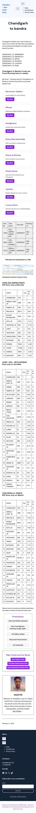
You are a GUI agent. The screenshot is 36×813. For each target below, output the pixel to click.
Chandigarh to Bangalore (12, 56)
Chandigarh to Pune (10, 65)
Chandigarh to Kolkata (12, 61)
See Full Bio (17, 711)
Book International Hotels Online (18, 667)
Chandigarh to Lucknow (12, 63)
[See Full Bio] (22, 711)
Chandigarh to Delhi (11, 59)
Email (4, 783)
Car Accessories (18, 645)
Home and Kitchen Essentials (18, 621)
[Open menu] (18, 8)
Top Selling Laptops (17, 634)
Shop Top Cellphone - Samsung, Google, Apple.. (18, 628)
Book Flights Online (18, 659)
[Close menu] (23, 3)
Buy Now (10, 99)
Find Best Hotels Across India (18, 663)
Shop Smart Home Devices (18, 639)
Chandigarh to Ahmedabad (12, 54)
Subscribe (18, 790)
